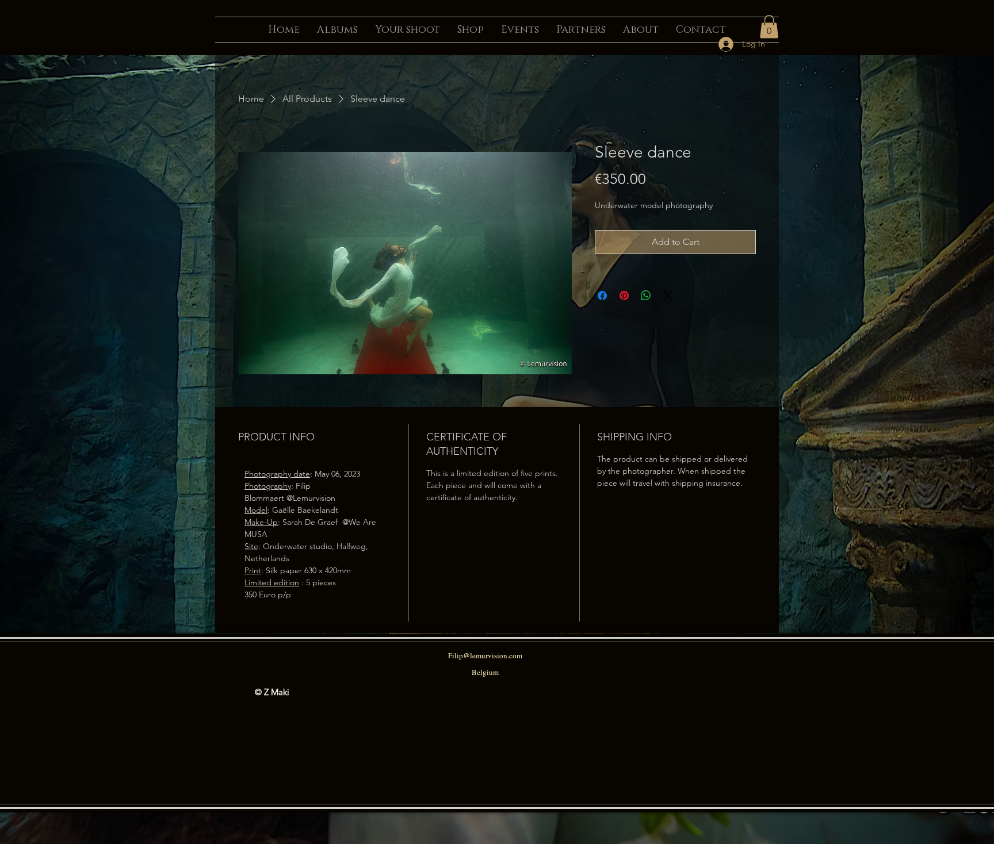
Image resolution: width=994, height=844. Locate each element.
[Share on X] (668, 295)
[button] (769, 27)
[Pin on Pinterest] (624, 295)
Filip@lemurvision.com (485, 655)
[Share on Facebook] (602, 295)
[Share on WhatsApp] (646, 295)
